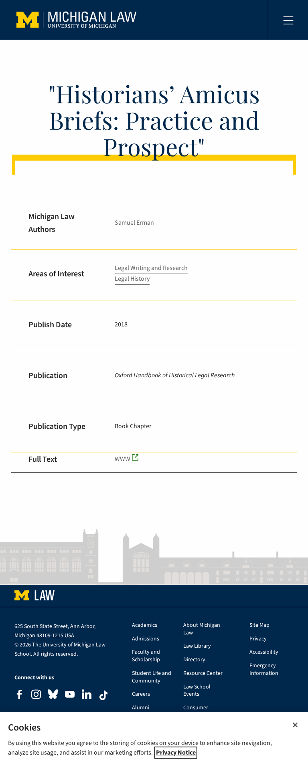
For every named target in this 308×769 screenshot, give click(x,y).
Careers (141, 694)
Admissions (145, 639)
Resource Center (203, 673)
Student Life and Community (151, 677)
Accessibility (263, 652)
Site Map (259, 625)
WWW (122, 459)
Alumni (140, 708)
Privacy (258, 639)
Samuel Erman (134, 222)
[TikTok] (103, 695)
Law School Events (197, 691)
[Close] (295, 725)
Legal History (132, 278)
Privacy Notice (176, 752)
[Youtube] (70, 695)
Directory (194, 660)
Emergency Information (263, 669)
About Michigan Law (201, 629)
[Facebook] (19, 695)
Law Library (197, 646)
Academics (144, 625)
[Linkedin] (86, 695)
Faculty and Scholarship (146, 656)
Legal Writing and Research (151, 268)
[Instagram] (36, 695)
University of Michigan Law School (78, 20)
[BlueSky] (53, 696)
